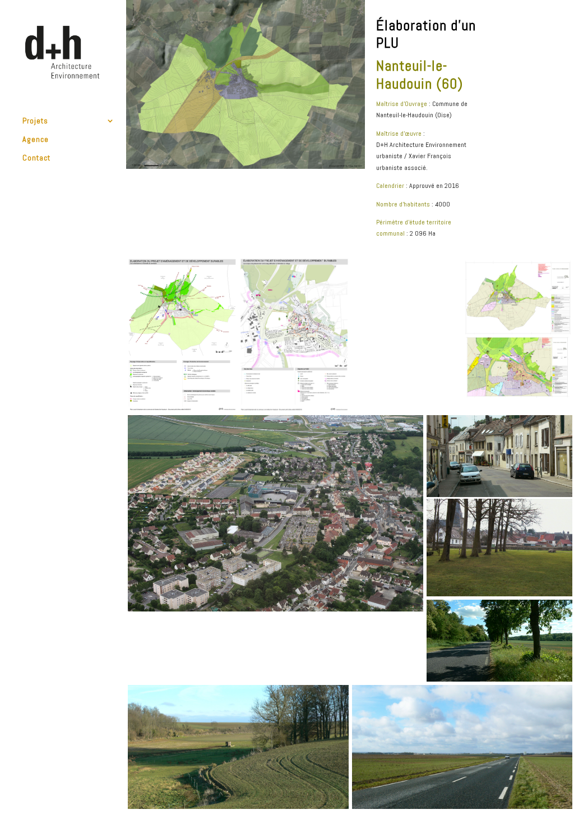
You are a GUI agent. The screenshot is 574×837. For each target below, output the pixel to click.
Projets (35, 121)
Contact (36, 158)
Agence (35, 139)
